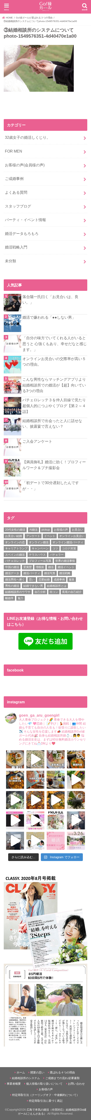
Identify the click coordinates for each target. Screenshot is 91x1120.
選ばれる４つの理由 (62, 1072)
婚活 (51, 567)
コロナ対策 (69, 548)
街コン (54, 592)
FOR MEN (13, 151)
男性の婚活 (12, 585)
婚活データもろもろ (21, 233)
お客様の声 (61, 529)
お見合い (77, 529)
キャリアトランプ (16, 548)
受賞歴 (27, 567)
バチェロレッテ (15, 560)
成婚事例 (59, 579)
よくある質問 (16, 192)
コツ (55, 548)
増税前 (40, 567)
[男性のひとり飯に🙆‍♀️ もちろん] (35, 800)
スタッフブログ (18, 206)
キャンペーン (40, 548)
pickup (46, 529)
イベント (49, 536)
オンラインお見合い (71, 536)
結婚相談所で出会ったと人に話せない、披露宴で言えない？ (52, 424)
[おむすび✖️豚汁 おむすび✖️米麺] (56, 800)
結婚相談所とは (56, 585)
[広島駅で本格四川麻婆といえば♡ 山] (15, 780)
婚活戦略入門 (16, 247)
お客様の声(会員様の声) (25, 165)
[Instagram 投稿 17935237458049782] (15, 820)
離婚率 (9, 598)
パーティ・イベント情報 (25, 220)
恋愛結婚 (44, 579)
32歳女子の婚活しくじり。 (27, 137)
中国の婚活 (12, 567)
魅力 (20, 598)
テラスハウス (37, 554)
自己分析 (40, 592)
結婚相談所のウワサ (17, 592)
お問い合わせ (76, 1083)
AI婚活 (33, 529)
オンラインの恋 (15, 542)
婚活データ (12, 573)
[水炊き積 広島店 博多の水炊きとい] (76, 800)
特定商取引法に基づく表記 (46, 1100)
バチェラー (57, 554)
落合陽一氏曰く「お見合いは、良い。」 (50, 300)
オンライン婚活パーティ (67, 542)
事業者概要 (14, 1083)
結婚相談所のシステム (26, 1078)
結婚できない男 (33, 585)
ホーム (21, 1072)
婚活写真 (49, 573)
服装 (71, 579)
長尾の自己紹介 (72, 592)
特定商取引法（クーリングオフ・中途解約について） (45, 1095)
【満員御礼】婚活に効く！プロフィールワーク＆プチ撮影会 (54, 465)
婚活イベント (66, 567)
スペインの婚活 (15, 554)
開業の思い (37, 1072)
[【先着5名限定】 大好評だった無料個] (56, 841)
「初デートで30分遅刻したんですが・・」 (50, 486)
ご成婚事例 (14, 178)
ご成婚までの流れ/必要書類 (62, 1078)
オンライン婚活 (39, 542)
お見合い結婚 (13, 536)
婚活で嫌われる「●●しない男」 (49, 317)
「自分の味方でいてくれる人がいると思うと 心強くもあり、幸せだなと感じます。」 (54, 343)
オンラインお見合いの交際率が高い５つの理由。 (54, 362)
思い (32, 579)
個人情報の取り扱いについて (44, 1083)
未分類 (10, 261)
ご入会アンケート (37, 441)
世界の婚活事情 (65, 560)
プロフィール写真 (40, 560)
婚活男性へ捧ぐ (15, 579)
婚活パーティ (31, 573)
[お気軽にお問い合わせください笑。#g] (76, 820)
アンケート (33, 536)
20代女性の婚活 (15, 529)
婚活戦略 (64, 573)
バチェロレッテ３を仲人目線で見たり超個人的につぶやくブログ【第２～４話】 (54, 405)
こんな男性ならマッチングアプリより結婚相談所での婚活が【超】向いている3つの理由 (54, 385)
